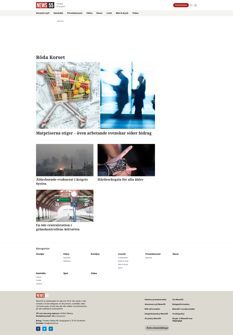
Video (135, 13)
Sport (120, 268)
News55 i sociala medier (183, 309)
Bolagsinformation (180, 304)
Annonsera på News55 (155, 304)
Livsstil (122, 254)
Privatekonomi (74, 13)
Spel (65, 273)
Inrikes (39, 277)
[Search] (191, 5)
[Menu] (195, 5)
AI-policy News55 (153, 318)
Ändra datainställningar (157, 328)
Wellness (67, 261)
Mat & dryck (122, 13)
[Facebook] (38, 329)
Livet (109, 13)
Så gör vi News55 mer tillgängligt (182, 319)
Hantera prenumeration (155, 299)
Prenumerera (181, 5)
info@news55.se (51, 323)
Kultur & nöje (123, 261)
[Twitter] (44, 329)
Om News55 (177, 299)
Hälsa (89, 13)
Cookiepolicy (178, 314)
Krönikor (95, 254)
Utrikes (39, 284)
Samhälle (58, 13)
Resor (99, 13)
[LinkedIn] (51, 329)
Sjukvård (66, 258)
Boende (148, 258)
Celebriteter (123, 258)
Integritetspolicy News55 (156, 314)
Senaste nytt (42, 13)
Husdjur (40, 254)
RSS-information (152, 309)
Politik (38, 280)
